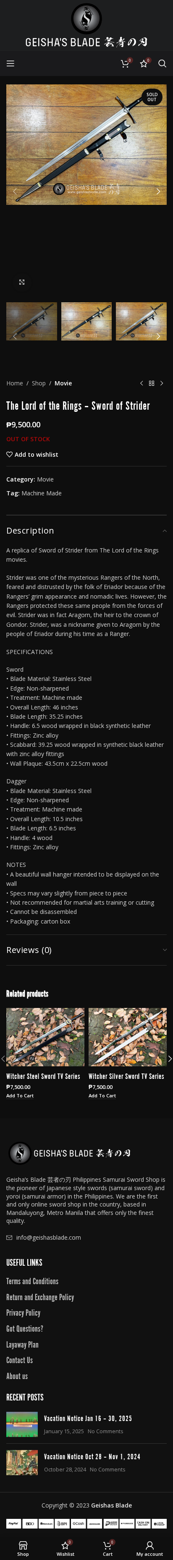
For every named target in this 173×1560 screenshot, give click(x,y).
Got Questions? (24, 1328)
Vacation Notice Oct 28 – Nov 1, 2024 (92, 1456)
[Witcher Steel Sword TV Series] (45, 1037)
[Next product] (162, 383)
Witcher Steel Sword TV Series (43, 1076)
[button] (14, 191)
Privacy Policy (23, 1312)
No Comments (105, 1431)
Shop (39, 383)
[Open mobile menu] (10, 63)
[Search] (162, 63)
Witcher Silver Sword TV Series (126, 1076)
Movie (63, 383)
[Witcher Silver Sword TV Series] (128, 1037)
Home (14, 383)
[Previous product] (141, 383)
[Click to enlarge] (22, 282)
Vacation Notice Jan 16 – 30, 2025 (88, 1418)
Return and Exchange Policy (40, 1296)
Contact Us (19, 1359)
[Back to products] (152, 383)
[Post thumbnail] (22, 1424)
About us (17, 1375)
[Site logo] (86, 25)
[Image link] (69, 1153)
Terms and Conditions (32, 1280)
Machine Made (41, 493)
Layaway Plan (22, 1344)
